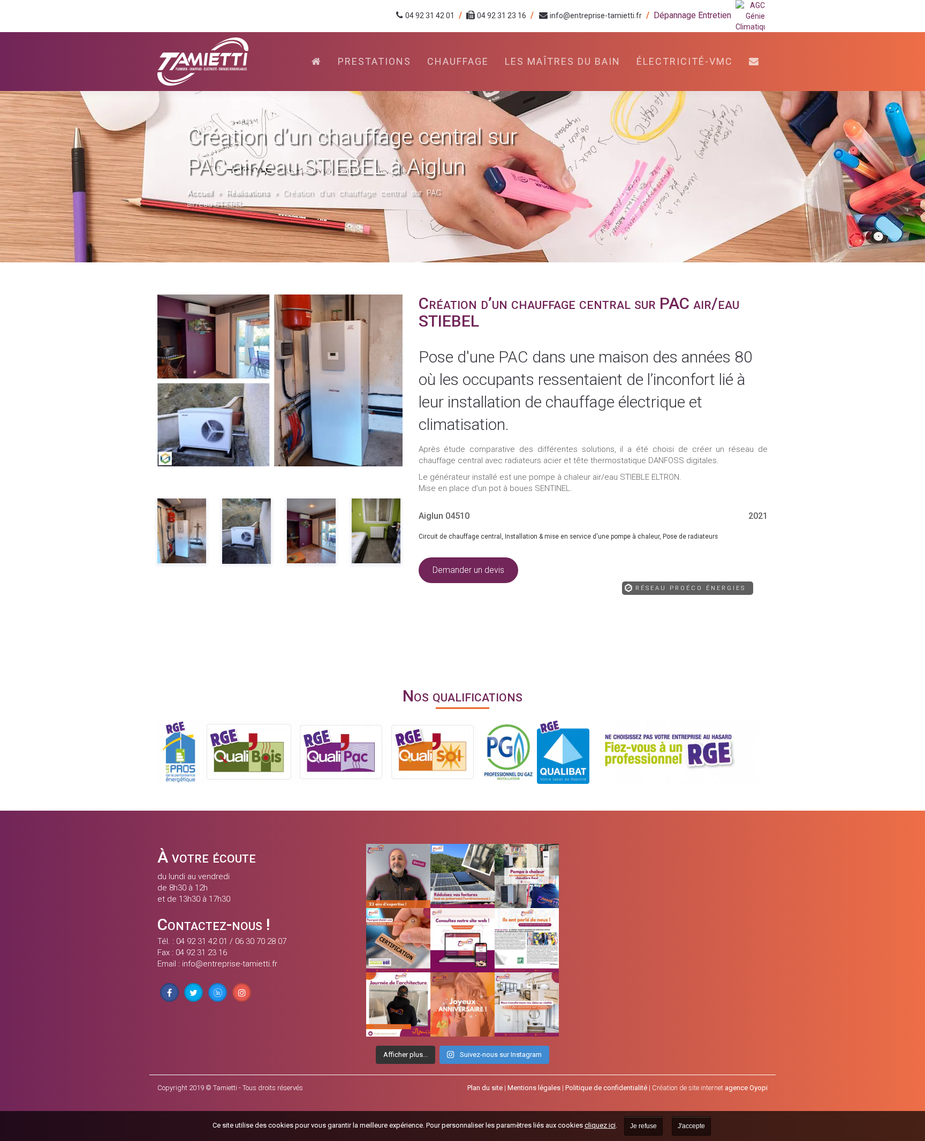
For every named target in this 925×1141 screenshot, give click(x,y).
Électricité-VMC (684, 61)
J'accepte (691, 1126)
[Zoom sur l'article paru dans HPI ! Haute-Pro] (527, 940)
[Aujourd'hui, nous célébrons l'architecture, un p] (398, 1004)
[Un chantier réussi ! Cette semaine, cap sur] (527, 876)
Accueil (200, 193)
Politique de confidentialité (606, 1088)
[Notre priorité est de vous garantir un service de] (398, 940)
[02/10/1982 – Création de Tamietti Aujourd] (462, 1004)
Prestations (374, 61)
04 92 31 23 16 (501, 15)
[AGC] (752, 16)
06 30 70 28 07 (260, 941)
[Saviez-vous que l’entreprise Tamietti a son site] (462, 940)
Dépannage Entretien (692, 15)
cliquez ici (600, 1125)
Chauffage (458, 61)
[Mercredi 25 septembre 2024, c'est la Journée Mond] (527, 1004)
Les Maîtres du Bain (562, 61)
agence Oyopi (746, 1088)
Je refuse (643, 1126)
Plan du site (485, 1088)
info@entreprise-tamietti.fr (596, 15)
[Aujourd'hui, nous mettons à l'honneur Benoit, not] (398, 876)
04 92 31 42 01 (429, 15)
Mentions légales (533, 1088)
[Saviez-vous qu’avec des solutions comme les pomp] (462, 876)
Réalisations (247, 193)
